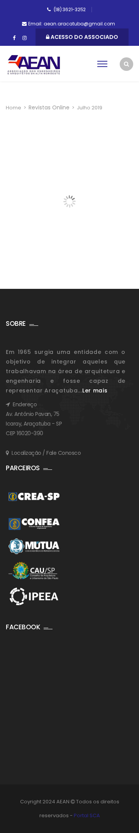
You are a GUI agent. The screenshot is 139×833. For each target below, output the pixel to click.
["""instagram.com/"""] (24, 38)
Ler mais (95, 390)
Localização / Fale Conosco (46, 453)
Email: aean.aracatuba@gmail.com (71, 23)
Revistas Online (49, 107)
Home (13, 107)
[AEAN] (34, 64)
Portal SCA (87, 815)
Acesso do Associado (83, 37)
